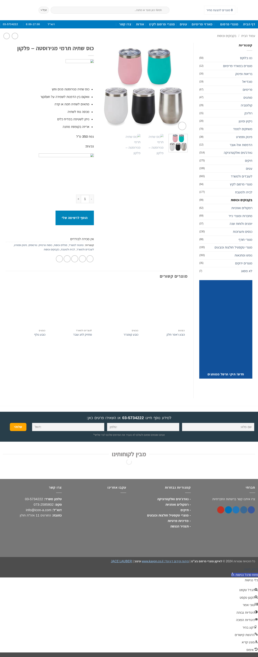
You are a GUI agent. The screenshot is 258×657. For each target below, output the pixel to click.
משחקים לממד (242, 129)
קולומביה (246, 105)
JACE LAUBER (121, 561)
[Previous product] (6, 36)
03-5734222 (133, 418)
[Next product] (15, 36)
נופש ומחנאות (243, 255)
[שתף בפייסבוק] (90, 258)
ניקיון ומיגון (245, 121)
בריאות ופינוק (243, 74)
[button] (182, 126)
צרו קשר (125, 24)
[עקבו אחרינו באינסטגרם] (243, 509)
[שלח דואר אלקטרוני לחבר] (74, 258)
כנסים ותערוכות (242, 232)
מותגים (247, 97)
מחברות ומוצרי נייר (240, 216)
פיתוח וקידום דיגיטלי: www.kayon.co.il (165, 561)
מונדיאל (247, 82)
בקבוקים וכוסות (226, 36)
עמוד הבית (248, 36)
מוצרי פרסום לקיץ (162, 24)
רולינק (248, 113)
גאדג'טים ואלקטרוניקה (238, 153)
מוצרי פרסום (229, 24)
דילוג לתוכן (251, 569)
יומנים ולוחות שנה (241, 224)
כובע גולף (40, 334)
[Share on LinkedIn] (59, 258)
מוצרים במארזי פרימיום (237, 66)
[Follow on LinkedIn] (247, 10)
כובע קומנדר (131, 334)
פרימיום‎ (247, 89)
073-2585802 (44, 504)
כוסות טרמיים (45, 245)
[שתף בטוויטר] (82, 258)
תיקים (248, 160)
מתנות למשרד (76, 245)
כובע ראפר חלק (176, 334)
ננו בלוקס (246, 58)
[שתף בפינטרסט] (67, 258)
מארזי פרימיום (202, 24)
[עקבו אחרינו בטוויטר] (236, 509)
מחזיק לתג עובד (82, 334)
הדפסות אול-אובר (241, 145)
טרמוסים (33, 245)
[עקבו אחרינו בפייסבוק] (252, 10)
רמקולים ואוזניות (241, 208)
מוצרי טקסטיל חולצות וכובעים (233, 247)
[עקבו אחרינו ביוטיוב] (241, 10)
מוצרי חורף (245, 239)
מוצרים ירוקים (243, 263)
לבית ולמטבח (243, 192)
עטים (183, 24)
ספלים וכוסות (60, 245)
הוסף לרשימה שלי (75, 218)
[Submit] (173, 10)
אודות (140, 24)
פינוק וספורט (244, 137)
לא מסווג (246, 271)
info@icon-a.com (38, 510)
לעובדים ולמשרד (241, 176)
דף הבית (249, 24)
